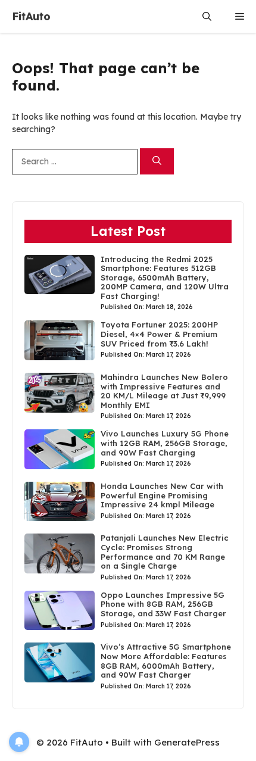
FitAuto (31, 16)
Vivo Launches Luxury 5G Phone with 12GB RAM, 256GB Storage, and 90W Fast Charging (165, 443)
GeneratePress (187, 742)
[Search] (157, 161)
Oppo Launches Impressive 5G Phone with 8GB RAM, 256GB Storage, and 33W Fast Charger (163, 604)
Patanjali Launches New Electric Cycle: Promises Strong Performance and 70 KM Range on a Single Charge (165, 551)
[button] (207, 16)
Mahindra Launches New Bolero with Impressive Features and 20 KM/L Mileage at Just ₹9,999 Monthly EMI (164, 391)
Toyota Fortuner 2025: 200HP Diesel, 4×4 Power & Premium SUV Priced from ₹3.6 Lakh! (159, 334)
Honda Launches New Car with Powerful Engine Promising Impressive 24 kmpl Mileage (162, 495)
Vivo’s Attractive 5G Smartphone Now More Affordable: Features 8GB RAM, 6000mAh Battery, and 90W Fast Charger (166, 660)
